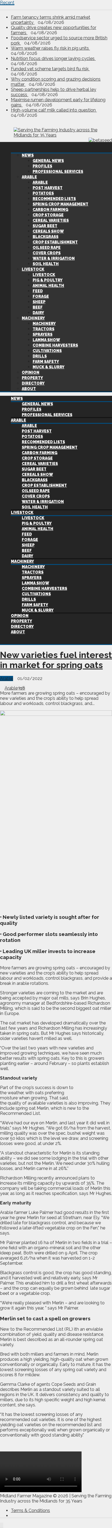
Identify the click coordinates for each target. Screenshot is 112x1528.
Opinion (30, 372)
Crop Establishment (55, 242)
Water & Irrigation (54, 258)
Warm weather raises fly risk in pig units (50, 48)
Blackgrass (45, 237)
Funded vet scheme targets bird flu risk (50, 68)
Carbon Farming (50, 209)
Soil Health (46, 264)
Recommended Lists (54, 199)
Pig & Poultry (48, 280)
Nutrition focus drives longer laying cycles (53, 58)
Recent (7, 2)
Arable (29, 177)
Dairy (38, 313)
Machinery (33, 318)
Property (32, 378)
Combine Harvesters (55, 345)
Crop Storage (48, 215)
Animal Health (48, 285)
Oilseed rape (47, 247)
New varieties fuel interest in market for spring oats (56, 660)
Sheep (39, 302)
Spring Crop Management (60, 204)
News (28, 155)
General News (48, 161)
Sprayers (42, 334)
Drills (40, 356)
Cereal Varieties (51, 220)
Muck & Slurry (48, 367)
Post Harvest (48, 188)
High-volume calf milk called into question (54, 110)
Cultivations (47, 351)
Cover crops (47, 253)
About (29, 389)
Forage (41, 296)
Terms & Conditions (30, 1510)
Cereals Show (48, 231)
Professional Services (58, 171)
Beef (38, 307)
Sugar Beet (45, 226)
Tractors (43, 329)
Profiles (42, 166)
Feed (38, 291)
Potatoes (43, 193)
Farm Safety (46, 361)
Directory (33, 383)
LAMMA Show (46, 340)
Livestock (33, 269)
